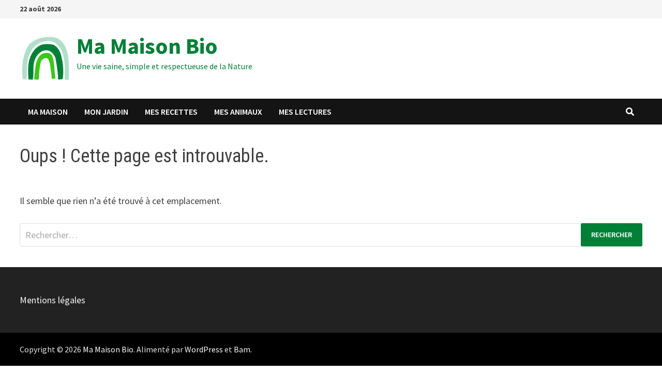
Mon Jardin (106, 111)
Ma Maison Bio (147, 46)
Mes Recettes (171, 111)
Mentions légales (52, 300)
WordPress (204, 349)
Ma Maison (48, 111)
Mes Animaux (238, 111)
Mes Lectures (305, 111)
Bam (242, 349)
